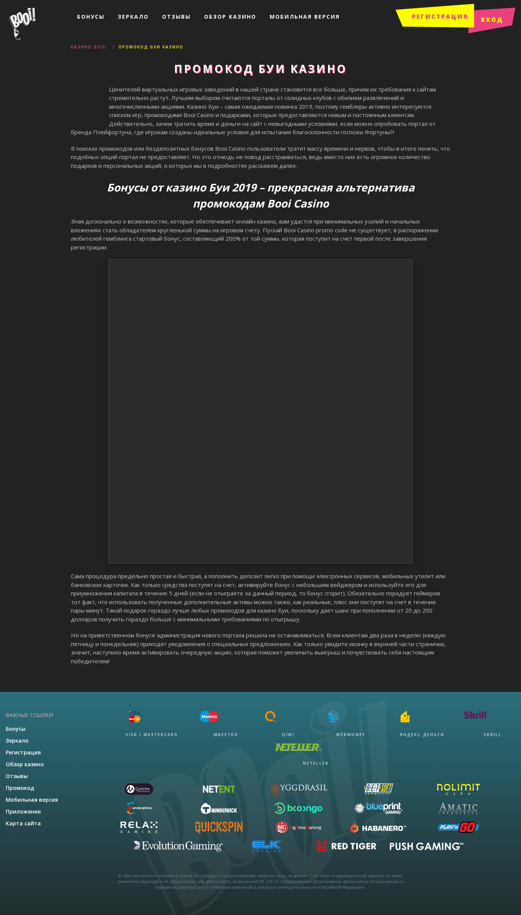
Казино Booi (89, 47)
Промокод (20, 787)
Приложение (23, 811)
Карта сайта (23, 823)
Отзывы (176, 16)
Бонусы (91, 16)
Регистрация (23, 752)
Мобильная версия (305, 16)
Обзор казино (230, 16)
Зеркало (133, 16)
